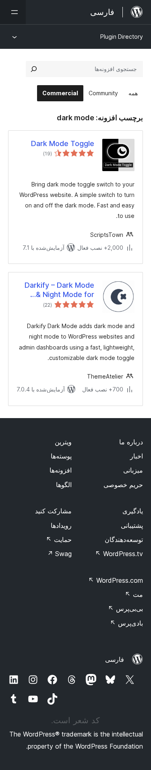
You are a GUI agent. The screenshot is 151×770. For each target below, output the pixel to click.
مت (134, 594)
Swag (59, 554)
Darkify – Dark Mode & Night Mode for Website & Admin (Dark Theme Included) (59, 290)
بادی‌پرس (126, 623)
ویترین (63, 442)
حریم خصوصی (123, 485)
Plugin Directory (121, 36)
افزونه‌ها (61, 470)
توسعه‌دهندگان (124, 540)
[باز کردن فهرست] (13, 12)
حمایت (59, 540)
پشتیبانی (132, 525)
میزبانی (133, 470)
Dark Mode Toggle (62, 143)
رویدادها (61, 525)
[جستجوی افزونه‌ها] (34, 69)
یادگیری (132, 511)
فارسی (114, 659)
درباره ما (131, 442)
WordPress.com (115, 580)
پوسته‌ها (61, 456)
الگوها (64, 485)
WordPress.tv (119, 554)
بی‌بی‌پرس (125, 609)
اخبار (136, 456)
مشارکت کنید (53, 511)
